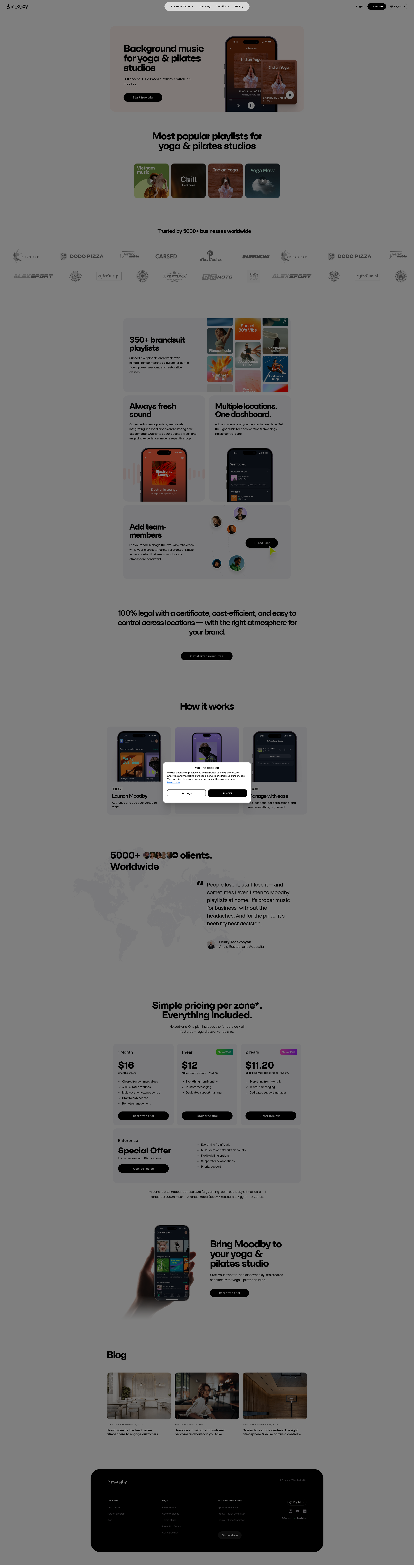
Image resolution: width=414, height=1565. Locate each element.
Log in (360, 6)
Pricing (238, 6)
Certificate (222, 6)
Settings (186, 793)
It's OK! (227, 793)
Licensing (205, 6)
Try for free (377, 6)
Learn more (173, 782)
